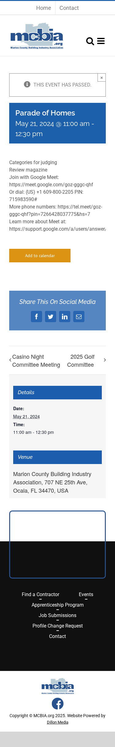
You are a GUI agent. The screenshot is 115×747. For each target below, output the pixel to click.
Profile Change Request (58, 626)
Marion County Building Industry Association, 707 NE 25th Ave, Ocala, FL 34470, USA (52, 482)
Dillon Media (57, 722)
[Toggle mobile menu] (101, 41)
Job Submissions (57, 615)
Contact (57, 636)
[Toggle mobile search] (90, 41)
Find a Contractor (40, 594)
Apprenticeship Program (58, 605)
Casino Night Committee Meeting (36, 360)
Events (86, 594)
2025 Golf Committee (80, 360)
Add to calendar (40, 255)
